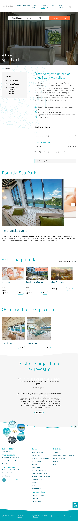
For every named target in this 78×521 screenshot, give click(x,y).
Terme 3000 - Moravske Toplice (11, 457)
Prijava (39, 412)
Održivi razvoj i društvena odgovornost (64, 455)
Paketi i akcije (34, 6)
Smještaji (18, 5)
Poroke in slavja (37, 501)
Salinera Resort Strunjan (9, 473)
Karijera (55, 461)
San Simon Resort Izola (8, 476)
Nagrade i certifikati (59, 458)
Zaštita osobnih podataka (42, 407)
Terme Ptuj (5, 464)
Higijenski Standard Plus (39, 470)
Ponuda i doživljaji (45, 6)
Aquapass (35, 464)
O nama (55, 452)
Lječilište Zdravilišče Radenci (10, 461)
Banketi (35, 498)
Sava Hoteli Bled (6, 451)
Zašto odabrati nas (37, 452)
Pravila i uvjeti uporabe (21, 516)
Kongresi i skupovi (61, 6)
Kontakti (34, 482)
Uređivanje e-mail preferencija (41, 476)
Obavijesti (56, 464)
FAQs (33, 485)
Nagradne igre (36, 467)
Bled (53, 5)
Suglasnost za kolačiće (35, 516)
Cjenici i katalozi (36, 488)
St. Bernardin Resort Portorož (10, 470)
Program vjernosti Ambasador (40, 458)
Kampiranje (26, 5)
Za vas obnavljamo (37, 479)
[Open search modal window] (74, 7)
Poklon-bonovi (36, 461)
